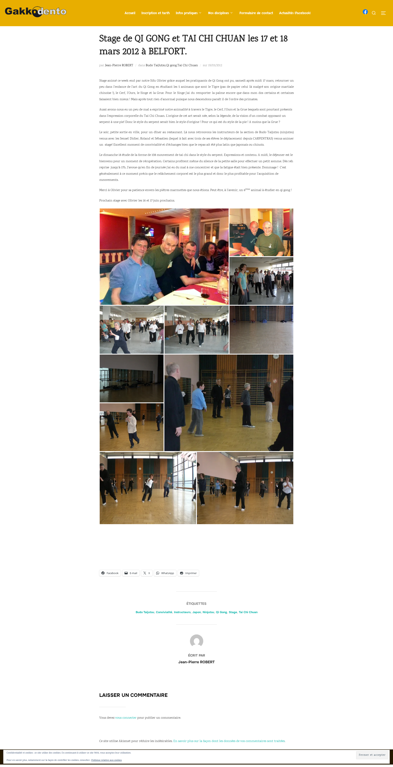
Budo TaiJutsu (156, 65)
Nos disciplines (218, 13)
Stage (233, 612)
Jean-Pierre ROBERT (119, 65)
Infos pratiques (187, 13)
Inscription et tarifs (155, 13)
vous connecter (126, 718)
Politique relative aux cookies (106, 760)
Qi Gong (221, 612)
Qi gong (171, 65)
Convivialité (164, 612)
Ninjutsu (208, 612)
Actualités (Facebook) (295, 13)
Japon (196, 612)
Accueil (130, 13)
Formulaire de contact (256, 13)
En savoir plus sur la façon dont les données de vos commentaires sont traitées (229, 741)
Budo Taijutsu (145, 612)
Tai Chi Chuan (187, 65)
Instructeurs (182, 612)
